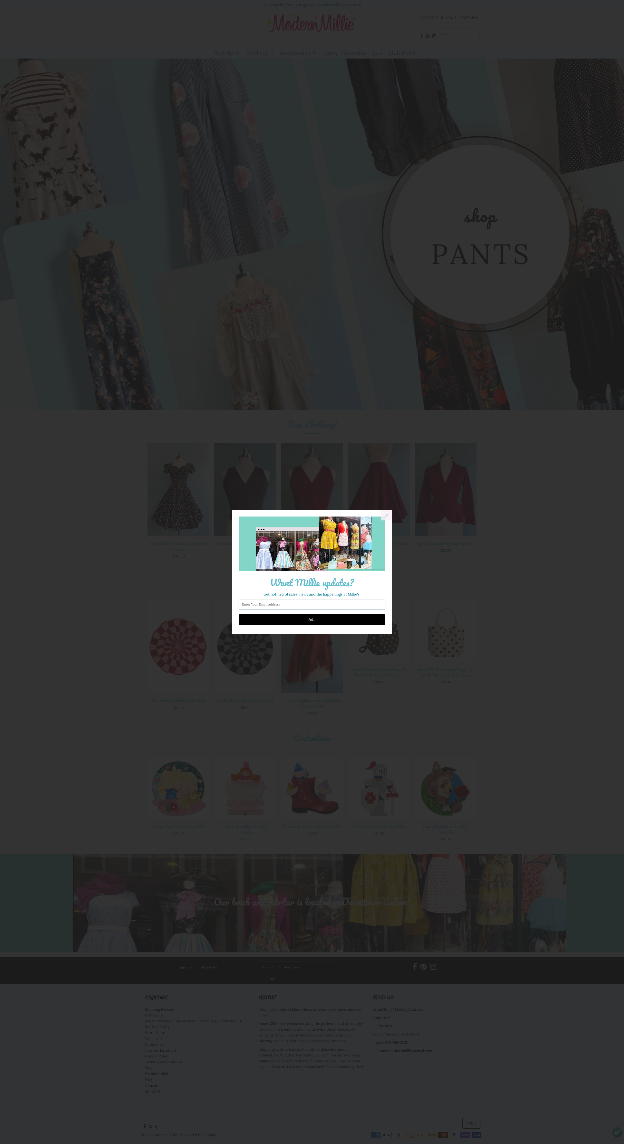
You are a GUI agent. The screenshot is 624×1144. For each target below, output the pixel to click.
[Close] (386, 515)
